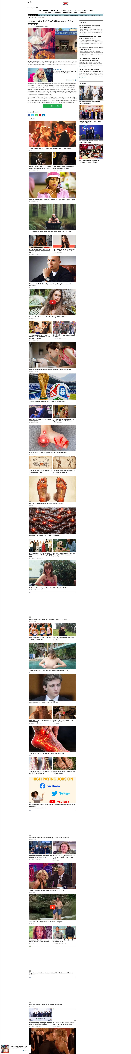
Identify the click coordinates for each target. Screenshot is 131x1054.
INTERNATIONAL (54, 10)
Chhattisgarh (41, 17)
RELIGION (91, 10)
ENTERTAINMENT (67, 12)
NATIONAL (45, 10)
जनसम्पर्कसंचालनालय (57, 12)
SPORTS (70, 10)
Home (29, 17)
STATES (84, 10)
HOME (39, 10)
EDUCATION (83, 12)
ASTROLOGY (48, 12)
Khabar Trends (32, 26)
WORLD (76, 12)
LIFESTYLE (77, 10)
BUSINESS (63, 10)
